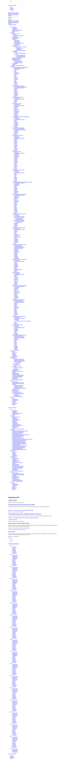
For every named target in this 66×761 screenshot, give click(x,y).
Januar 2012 (14, 723)
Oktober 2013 (14, 702)
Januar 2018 (14, 650)
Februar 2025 (14, 564)
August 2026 (14, 546)
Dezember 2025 (15, 555)
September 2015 (15, 679)
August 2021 (14, 607)
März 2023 (14, 587)
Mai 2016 (14, 670)
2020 (11, 614)
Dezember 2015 (15, 676)
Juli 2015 (13, 681)
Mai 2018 (14, 646)
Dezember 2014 (15, 688)
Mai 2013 (14, 707)
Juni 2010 (14, 742)
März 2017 (14, 660)
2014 (11, 687)
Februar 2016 (14, 673)
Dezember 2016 (15, 664)
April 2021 (14, 611)
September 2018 (15, 642)
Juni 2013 (14, 706)
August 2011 (14, 728)
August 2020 (14, 619)
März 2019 (14, 636)
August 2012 (14, 716)
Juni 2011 (14, 730)
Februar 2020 (14, 625)
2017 (11, 651)
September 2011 (15, 727)
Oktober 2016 (14, 666)
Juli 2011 (13, 729)
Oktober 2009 (14, 751)
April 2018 (14, 647)
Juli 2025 (13, 559)
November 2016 (15, 665)
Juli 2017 (13, 656)
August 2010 (14, 740)
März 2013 (14, 709)
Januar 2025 (14, 565)
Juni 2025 (14, 560)
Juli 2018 (13, 644)
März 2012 (14, 721)
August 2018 (14, 643)
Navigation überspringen (12, 5)
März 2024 (14, 575)
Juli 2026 (13, 547)
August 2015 (14, 680)
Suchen (10, 17)
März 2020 (14, 624)
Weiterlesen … (21, 510)
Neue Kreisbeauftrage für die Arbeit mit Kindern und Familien (21, 504)
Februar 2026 (14, 552)
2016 (11, 663)
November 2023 (15, 580)
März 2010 (14, 745)
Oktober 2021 (14, 605)
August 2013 (14, 704)
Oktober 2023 (14, 581)
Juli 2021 (13, 608)
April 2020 (14, 623)
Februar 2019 (14, 637)
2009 (11, 748)
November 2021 (15, 604)
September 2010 (15, 739)
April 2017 (14, 659)
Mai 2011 (13, 731)
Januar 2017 (14, 662)
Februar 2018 (14, 649)
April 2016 (14, 671)
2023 (11, 578)
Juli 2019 (13, 632)
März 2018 (14, 648)
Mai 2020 (14, 622)
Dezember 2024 (15, 567)
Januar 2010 (14, 747)
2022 (11, 590)
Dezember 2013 (15, 700)
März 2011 (14, 733)
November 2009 (15, 750)
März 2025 (14, 563)
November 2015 (15, 677)
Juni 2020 (14, 621)
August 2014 (14, 692)
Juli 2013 (13, 705)
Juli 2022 (13, 596)
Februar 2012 (14, 722)
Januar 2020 (14, 626)
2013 (11, 699)
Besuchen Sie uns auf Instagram (13, 13)
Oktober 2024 (14, 569)
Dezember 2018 (15, 640)
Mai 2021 (14, 610)
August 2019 (14, 631)
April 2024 (14, 574)
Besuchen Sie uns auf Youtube (13, 14)
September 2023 (15, 582)
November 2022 (15, 592)
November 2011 (15, 725)
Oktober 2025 (14, 557)
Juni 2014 (14, 694)
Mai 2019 (14, 634)
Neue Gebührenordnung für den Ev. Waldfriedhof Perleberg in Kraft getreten (24, 514)
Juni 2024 (14, 572)
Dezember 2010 (15, 737)
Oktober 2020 (14, 617)
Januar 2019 (14, 638)
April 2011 (14, 732)
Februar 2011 (14, 734)
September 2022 (15, 594)
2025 (11, 554)
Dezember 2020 (15, 615)
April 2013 (14, 708)
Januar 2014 (14, 698)
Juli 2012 (13, 717)
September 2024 (15, 570)
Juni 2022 (14, 597)
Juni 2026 (14, 548)
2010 (11, 736)
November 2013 (15, 701)
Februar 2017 (14, 661)
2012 (11, 711)
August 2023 (14, 583)
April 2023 (14, 586)
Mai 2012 (14, 719)
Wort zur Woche (11, 531)
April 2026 (14, 550)
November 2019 (15, 628)
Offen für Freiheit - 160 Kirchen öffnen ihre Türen (18, 523)
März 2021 (14, 612)
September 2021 (15, 606)
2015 (11, 675)
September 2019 (15, 630)
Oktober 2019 (14, 629)
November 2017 (15, 653)
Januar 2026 (14, 553)
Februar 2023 (14, 588)
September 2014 (15, 691)
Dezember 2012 (15, 712)
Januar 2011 (14, 735)
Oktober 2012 (14, 714)
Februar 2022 (14, 600)
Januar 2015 (14, 686)
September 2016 (15, 667)
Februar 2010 (14, 746)
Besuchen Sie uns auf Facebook (13, 12)
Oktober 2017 (14, 654)
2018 (11, 639)
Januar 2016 (14, 674)
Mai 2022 (14, 598)
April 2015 (14, 683)
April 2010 (14, 744)
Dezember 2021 (15, 603)
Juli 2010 (13, 741)
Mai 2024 (14, 573)
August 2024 (14, 571)
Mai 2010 (14, 743)
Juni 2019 (14, 633)
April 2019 (14, 635)
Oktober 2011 (14, 726)
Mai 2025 (14, 561)
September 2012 (15, 715)
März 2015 (14, 684)
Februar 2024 (14, 576)
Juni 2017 (14, 657)
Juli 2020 (13, 620)
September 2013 (15, 703)
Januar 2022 (14, 601)
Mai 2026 (14, 549)
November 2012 (15, 713)
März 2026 (14, 551)
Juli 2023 (13, 584)
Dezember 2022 (15, 591)
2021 (11, 602)
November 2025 (15, 556)
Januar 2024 (14, 577)
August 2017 (14, 655)
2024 (11, 566)
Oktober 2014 (14, 690)
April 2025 (14, 562)
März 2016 (14, 672)
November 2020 (15, 616)
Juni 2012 (14, 718)
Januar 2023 (14, 589)
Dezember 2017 (15, 652)
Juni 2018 (14, 645)
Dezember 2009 (15, 749)
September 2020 (15, 618)
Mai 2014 (14, 695)
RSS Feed (10, 15)
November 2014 (15, 689)
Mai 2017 (14, 658)
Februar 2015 (14, 685)
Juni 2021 (14, 609)
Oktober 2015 (14, 678)
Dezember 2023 (15, 579)
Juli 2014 (13, 693)
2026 (11, 545)
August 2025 (14, 558)
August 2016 (14, 668)
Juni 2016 (14, 669)
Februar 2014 (14, 697)
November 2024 (15, 568)
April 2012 (14, 720)
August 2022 (14, 595)
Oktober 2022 (14, 593)
